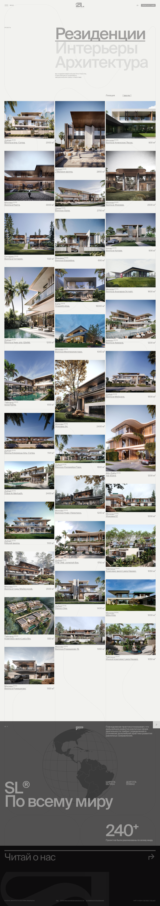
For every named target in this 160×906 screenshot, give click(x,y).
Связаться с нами (148, 5)
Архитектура (101, 62)
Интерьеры (96, 47)
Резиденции (100, 33)
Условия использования (95, 900)
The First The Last (149, 900)
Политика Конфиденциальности (72, 900)
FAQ (57, 900)
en (137, 5)
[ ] (127, 95)
